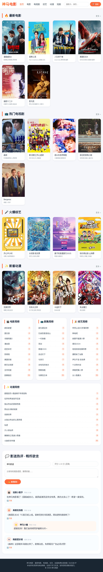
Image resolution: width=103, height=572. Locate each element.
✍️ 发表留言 (12, 482)
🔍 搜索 (95, 4)
